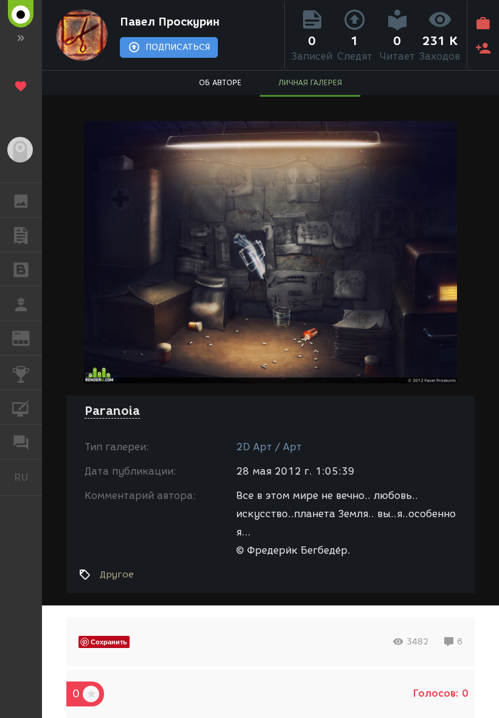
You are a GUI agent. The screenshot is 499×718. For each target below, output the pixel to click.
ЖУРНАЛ (28, 337)
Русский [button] (28, 477)
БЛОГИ (21, 270)
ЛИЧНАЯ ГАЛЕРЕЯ (310, 82)
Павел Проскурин (170, 22)
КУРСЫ (21, 408)
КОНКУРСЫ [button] (21, 373)
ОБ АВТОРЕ (220, 82)
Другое (117, 574)
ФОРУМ (21, 442)
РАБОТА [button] (21, 304)
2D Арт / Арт (269, 447)
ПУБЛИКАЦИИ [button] (21, 235)
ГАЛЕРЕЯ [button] (21, 200)
